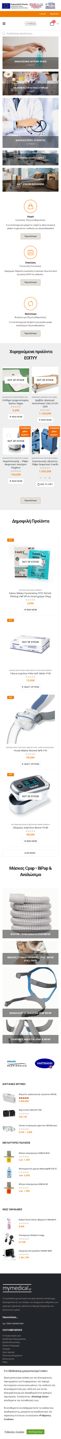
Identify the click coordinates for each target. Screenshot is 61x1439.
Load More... (30, 853)
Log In (43, 14)
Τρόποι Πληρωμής (11, 1345)
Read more (17, 416)
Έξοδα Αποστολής (11, 1342)
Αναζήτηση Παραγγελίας (14, 1339)
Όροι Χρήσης (9, 1352)
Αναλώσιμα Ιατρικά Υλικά (19, 670)
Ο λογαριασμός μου (12, 1335)
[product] (9, 1098)
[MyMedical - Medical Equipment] (30, 23)
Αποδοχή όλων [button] (35, 1432)
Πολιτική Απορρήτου (12, 1355)
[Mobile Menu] (5, 23)
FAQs (5, 1362)
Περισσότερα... (10, 1317)
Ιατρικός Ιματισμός (26, 590)
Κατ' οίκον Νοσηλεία (18, 824)
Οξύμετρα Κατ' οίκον (34, 824)
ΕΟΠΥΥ (27, 397)
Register (54, 14)
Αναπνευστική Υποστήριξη (13, 458)
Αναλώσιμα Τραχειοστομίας (13, 397)
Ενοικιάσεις (36, 397)
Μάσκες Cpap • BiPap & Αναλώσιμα (40, 747)
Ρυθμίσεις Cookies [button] (14, 1431)
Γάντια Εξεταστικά (37, 670)
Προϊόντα (38, 590)
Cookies (6, 1349)
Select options (31, 687)
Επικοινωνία (8, 1359)
